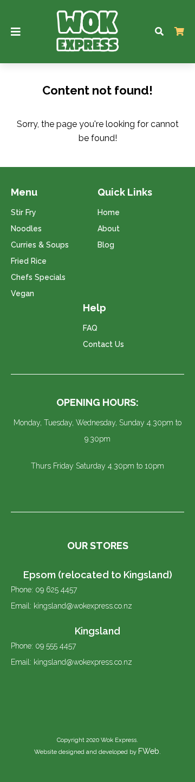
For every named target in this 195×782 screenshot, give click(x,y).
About (109, 228)
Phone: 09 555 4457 (43, 645)
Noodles (26, 228)
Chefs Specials (38, 277)
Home (109, 212)
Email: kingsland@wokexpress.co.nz (71, 605)
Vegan (22, 293)
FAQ (90, 328)
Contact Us (103, 344)
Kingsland (97, 631)
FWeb (148, 751)
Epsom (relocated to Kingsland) (97, 574)
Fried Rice (29, 261)
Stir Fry (23, 212)
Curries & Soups (40, 244)
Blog (106, 244)
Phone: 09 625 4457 (44, 589)
